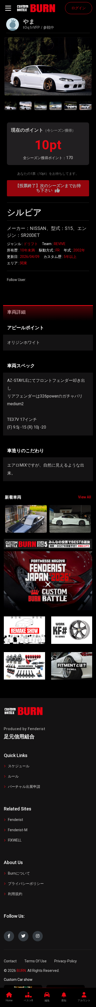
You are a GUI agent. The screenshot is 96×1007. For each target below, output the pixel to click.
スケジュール (18, 766)
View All (84, 497)
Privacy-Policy (65, 961)
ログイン (78, 8)
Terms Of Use (35, 961)
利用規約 (15, 894)
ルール (13, 776)
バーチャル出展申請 (24, 787)
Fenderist (15, 820)
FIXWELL (15, 840)
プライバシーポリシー (26, 884)
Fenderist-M (17, 830)
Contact (10, 961)
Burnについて (19, 873)
